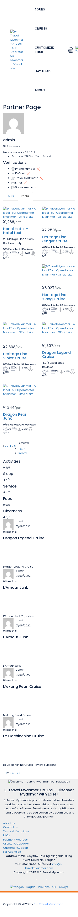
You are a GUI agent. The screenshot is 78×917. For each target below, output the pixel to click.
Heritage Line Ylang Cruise (54, 296)
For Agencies (12, 852)
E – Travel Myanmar (48, 904)
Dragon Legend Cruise (56, 354)
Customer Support (15, 848)
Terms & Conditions (16, 831)
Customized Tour (44, 49)
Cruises (41, 28)
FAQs (6, 835)
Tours (40, 9)
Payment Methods (15, 840)
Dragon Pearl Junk (15, 416)
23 (18, 773)
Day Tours (43, 71)
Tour (22, 449)
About (40, 90)
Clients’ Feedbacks (16, 844)
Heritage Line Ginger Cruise (55, 239)
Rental (25, 196)
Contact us (10, 827)
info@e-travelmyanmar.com (44, 866)
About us (9, 823)
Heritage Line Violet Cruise (15, 356)
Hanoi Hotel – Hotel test (15, 230)
